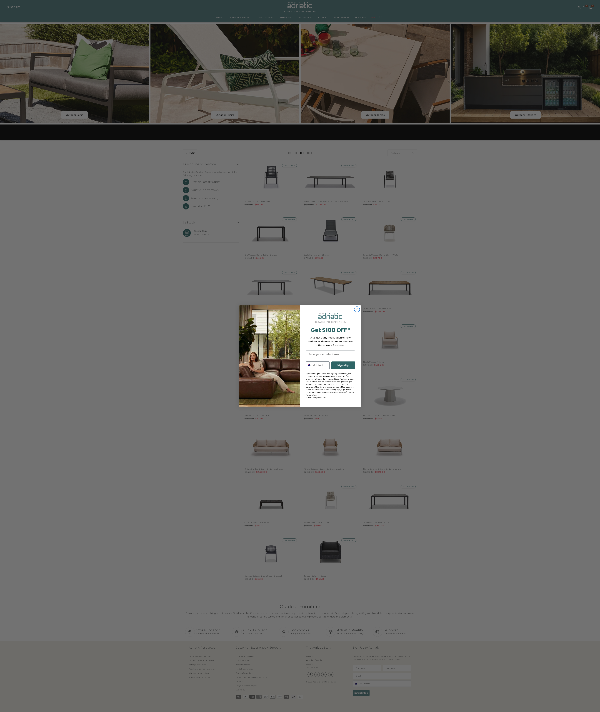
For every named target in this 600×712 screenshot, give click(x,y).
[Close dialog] (357, 309)
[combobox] (308, 365)
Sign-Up (343, 365)
